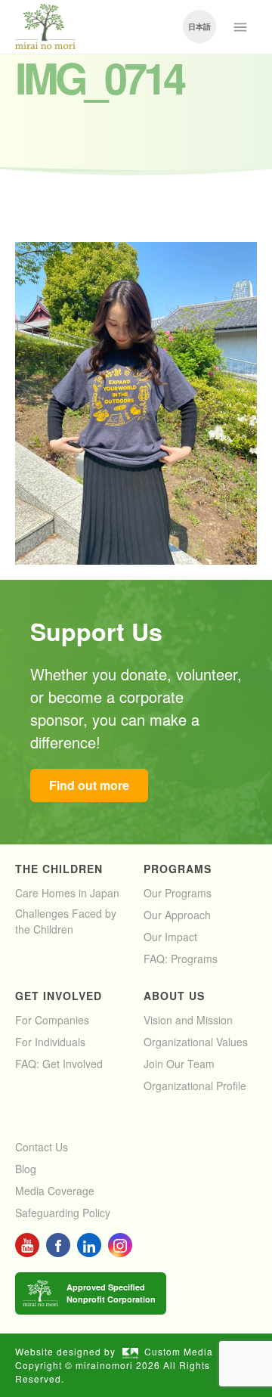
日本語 (199, 26)
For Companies (52, 1019)
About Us (174, 995)
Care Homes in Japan (67, 892)
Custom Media (178, 1351)
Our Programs (178, 892)
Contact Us (41, 1146)
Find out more (89, 785)
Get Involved (58, 995)
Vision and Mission (188, 1019)
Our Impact (170, 936)
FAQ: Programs (181, 958)
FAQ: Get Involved (59, 1063)
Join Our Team (179, 1063)
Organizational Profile (195, 1085)
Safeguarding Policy (62, 1212)
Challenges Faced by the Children (65, 921)
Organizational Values (196, 1041)
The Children (59, 868)
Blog (25, 1168)
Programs (178, 868)
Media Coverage (54, 1190)
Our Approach (177, 914)
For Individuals (50, 1041)
